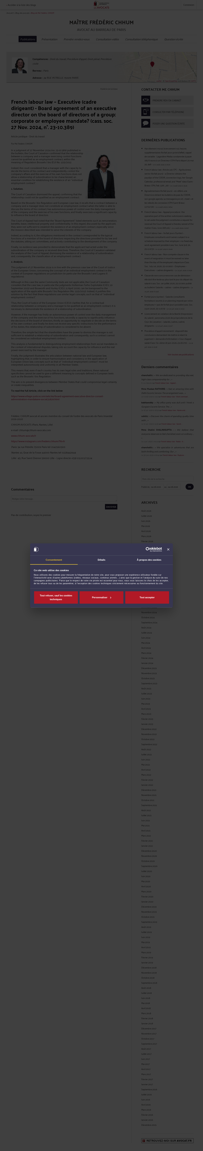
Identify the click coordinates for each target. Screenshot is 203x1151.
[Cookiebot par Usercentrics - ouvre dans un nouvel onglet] (148, 549)
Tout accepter (147, 597)
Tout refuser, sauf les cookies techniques (56, 597)
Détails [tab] (101, 559)
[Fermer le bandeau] (168, 549)
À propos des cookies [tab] (149, 559)
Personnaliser (99, 597)
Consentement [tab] (54, 559)
